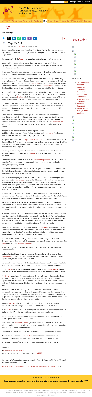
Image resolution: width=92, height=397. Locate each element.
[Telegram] (24, 38)
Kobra (13, 124)
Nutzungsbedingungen (52, 377)
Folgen (40, 353)
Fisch (10, 269)
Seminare (31, 153)
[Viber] (29, 38)
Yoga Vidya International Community (82, 94)
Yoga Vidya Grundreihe (33, 139)
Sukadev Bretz (20, 46)
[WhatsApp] (19, 38)
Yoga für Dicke (16, 43)
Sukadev (9, 350)
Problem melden (38, 377)
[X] (9, 38)
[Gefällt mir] (64, 38)
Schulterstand (7, 256)
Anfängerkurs (47, 86)
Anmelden (87, 2)
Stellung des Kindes (24, 243)
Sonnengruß (19, 180)
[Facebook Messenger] (4, 38)
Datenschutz (21, 381)
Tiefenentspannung (21, 323)
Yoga (21, 59)
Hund (4, 243)
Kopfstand (44, 227)
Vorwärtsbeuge (57, 122)
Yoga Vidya (35, 83)
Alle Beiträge (7, 32)
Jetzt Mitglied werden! (76, 2)
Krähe (9, 310)
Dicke (4, 350)
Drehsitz (12, 303)
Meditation (28, 336)
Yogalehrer (49, 133)
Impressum (12, 381)
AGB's (29, 381)
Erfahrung (21, 97)
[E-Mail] (35, 38)
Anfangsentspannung (42, 160)
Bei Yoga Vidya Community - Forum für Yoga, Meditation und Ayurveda (28, 366)
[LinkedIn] (14, 38)
